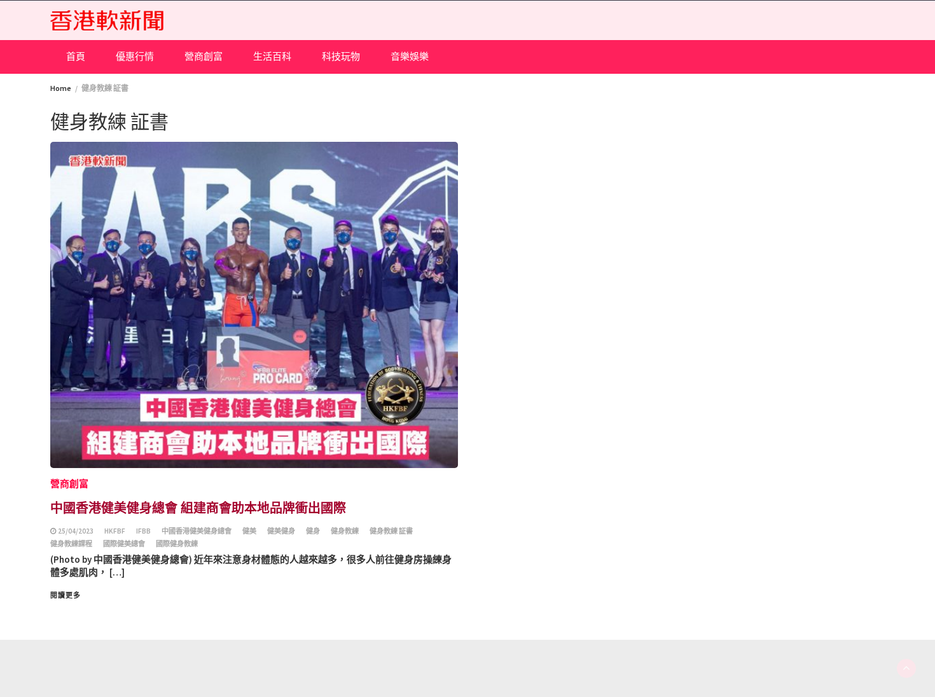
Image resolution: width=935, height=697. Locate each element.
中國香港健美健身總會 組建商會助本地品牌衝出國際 (198, 507)
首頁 (75, 56)
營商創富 (203, 56)
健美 (249, 531)
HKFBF (114, 531)
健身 (313, 531)
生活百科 (272, 56)
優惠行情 (135, 56)
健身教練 (345, 531)
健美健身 (281, 531)
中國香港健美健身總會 (197, 531)
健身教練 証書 (391, 531)
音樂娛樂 (410, 56)
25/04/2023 (76, 531)
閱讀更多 (65, 595)
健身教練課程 (71, 543)
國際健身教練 (177, 543)
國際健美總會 (124, 543)
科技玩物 (341, 56)
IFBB (143, 531)
